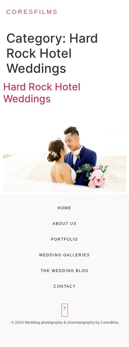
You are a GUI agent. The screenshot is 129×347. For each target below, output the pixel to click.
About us (65, 224)
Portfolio (64, 239)
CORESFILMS (32, 11)
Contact (65, 286)
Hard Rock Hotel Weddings (41, 93)
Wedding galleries (64, 255)
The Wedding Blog (65, 271)
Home (64, 208)
